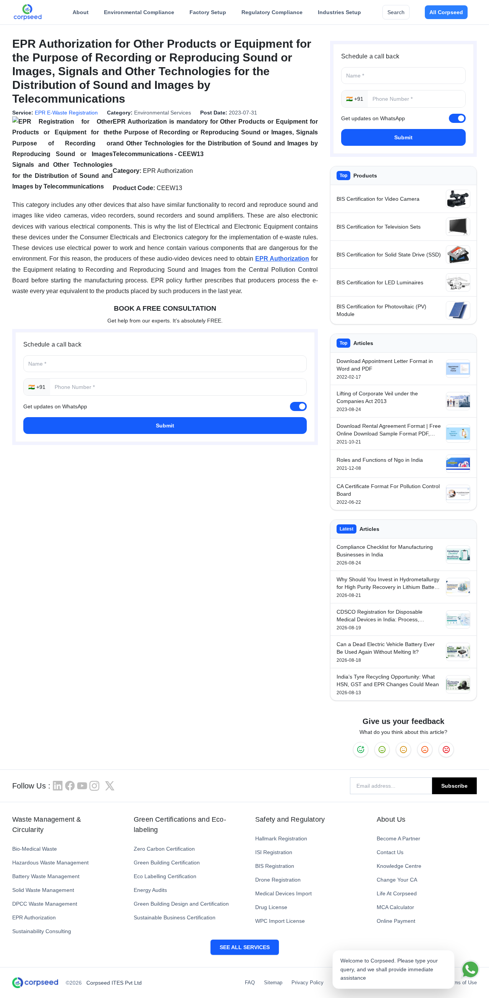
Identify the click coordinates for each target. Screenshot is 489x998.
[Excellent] (360, 749)
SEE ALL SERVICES (245, 947)
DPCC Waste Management (44, 904)
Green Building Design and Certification (181, 904)
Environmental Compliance (139, 12)
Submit (165, 425)
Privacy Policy (307, 982)
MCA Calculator (395, 907)
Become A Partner (398, 838)
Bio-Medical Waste (34, 849)
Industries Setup (339, 12)
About (81, 12)
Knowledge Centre (399, 866)
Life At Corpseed (397, 893)
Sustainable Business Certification (174, 917)
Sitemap (273, 982)
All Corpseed (446, 12)
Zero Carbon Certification (164, 849)
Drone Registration (278, 880)
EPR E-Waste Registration (66, 113)
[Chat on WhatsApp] (470, 969)
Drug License (271, 907)
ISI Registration (273, 852)
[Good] (382, 749)
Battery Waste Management (45, 876)
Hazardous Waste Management (50, 862)
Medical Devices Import (283, 893)
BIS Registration (274, 866)
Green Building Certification (167, 862)
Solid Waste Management (43, 890)
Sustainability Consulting (41, 931)
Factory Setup (207, 12)
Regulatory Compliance (272, 12)
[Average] (403, 749)
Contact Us (390, 852)
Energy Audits (150, 890)
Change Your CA (397, 880)
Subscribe (454, 786)
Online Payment (396, 921)
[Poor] (424, 749)
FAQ (250, 982)
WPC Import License (280, 921)
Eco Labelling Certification (165, 876)
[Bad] (446, 749)
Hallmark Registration (281, 838)
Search (396, 12)
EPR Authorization (34, 917)
